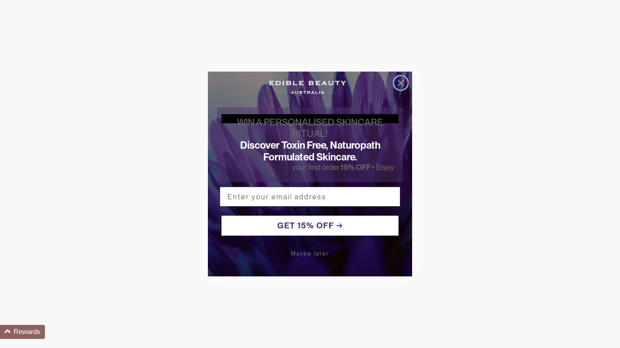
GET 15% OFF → (310, 225)
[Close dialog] (401, 83)
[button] (22, 332)
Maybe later (310, 254)
